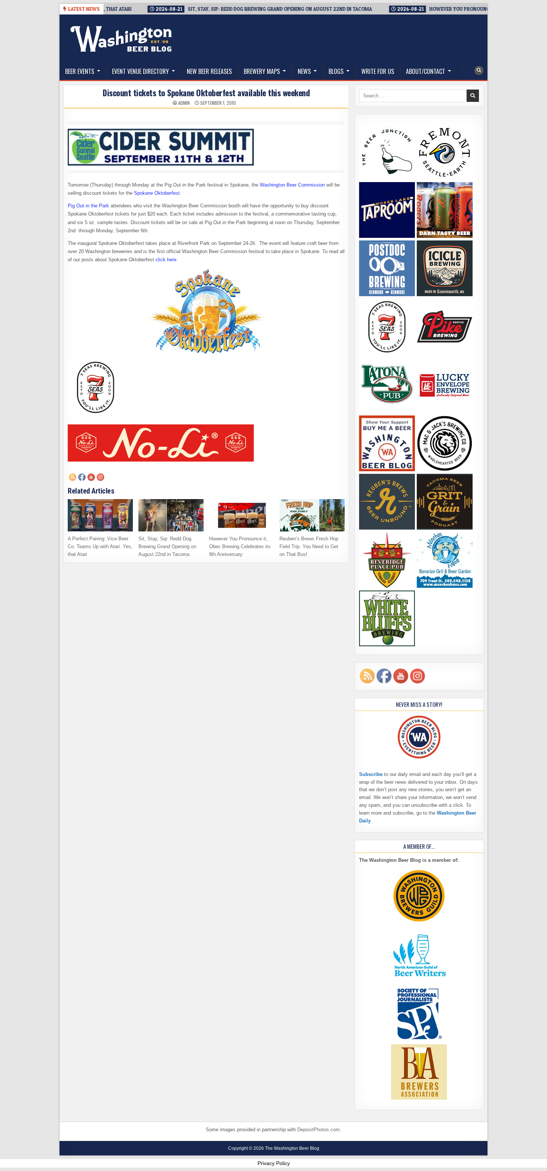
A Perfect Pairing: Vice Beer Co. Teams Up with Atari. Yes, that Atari (100, 546)
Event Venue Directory (140, 71)
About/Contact (425, 71)
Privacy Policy (273, 1163)
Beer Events (79, 71)
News (304, 71)
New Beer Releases (209, 71)
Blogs (336, 71)
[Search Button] (478, 70)
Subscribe (371, 774)
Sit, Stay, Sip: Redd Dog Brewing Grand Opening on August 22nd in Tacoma (167, 546)
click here (166, 259)
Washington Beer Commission (292, 185)
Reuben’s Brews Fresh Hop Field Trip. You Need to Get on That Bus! (308, 546)
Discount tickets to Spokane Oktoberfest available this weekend (206, 92)
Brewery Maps (262, 71)
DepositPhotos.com (318, 1129)
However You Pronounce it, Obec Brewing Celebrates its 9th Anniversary (240, 546)
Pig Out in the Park (88, 205)
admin (184, 103)
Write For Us (377, 71)
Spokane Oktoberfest (157, 193)
